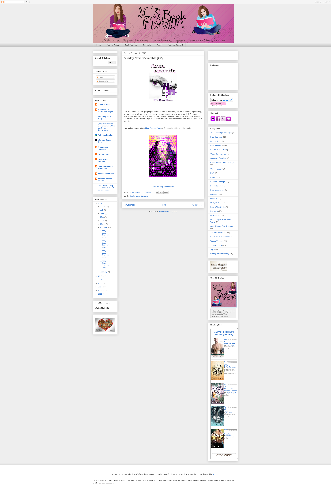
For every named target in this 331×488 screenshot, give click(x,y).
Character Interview (218, 154)
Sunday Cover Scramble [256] (105, 244)
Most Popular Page (153, 128)
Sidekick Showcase (218, 232)
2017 (100, 276)
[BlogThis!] (160, 192)
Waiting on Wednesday (219, 254)
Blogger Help (215, 141)
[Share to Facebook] (164, 192)
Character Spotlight (218, 158)
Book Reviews (131, 45)
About (159, 45)
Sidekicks (147, 45)
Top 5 (212, 249)
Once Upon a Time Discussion (222, 226)
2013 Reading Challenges (221, 133)
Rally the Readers (106, 135)
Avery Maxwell (230, 345)
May (102, 217)
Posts (100, 77)
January (103, 272)
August (103, 206)
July (102, 210)
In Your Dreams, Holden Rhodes (230, 387)
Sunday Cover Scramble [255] (105, 254)
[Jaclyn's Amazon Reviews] (213, 121)
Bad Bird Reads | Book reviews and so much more (106, 188)
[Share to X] (162, 192)
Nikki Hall (228, 435)
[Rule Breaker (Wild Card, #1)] (217, 447)
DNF (212, 173)
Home (98, 45)
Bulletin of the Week (218, 150)
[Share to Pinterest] (167, 192)
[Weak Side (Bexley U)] (217, 426)
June (102, 213)
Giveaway (214, 194)
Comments (103, 81)
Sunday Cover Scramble (139, 196)
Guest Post (214, 198)
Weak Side (226, 409)
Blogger (215, 474)
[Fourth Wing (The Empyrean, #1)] (217, 379)
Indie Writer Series (217, 207)
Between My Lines (106, 173)
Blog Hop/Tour (216, 137)
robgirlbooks (103, 154)
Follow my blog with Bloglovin (163, 187)
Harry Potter (215, 203)
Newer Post (129, 205)
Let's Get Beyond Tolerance (105, 167)
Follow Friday (215, 186)
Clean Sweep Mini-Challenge (222, 162)
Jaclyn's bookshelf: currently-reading (224, 333)
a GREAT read (104, 104)
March (103, 224)
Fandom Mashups (217, 182)
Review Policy (113, 45)
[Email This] (157, 192)
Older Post (197, 205)
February (104, 228)
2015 (100, 283)
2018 (100, 203)
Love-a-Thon (215, 215)
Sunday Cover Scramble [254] (105, 264)
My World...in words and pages (105, 110)
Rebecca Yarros (231, 367)
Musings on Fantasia (103, 148)
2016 (100, 280)
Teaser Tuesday (216, 241)
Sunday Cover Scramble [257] (105, 234)
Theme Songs (216, 245)
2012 (100, 294)
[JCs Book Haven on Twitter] (228, 121)
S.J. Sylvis (229, 413)
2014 (100, 287)
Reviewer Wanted (175, 45)
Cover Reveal (215, 169)
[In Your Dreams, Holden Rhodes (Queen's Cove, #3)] (217, 403)
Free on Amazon (217, 190)
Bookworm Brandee (102, 160)
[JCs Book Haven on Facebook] (218, 121)
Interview (214, 211)
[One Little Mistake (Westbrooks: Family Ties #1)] (217, 357)
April (102, 221)
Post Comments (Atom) (168, 211)
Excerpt (213, 177)
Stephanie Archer (231, 392)
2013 (100, 290)
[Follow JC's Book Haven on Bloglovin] (221, 101)
